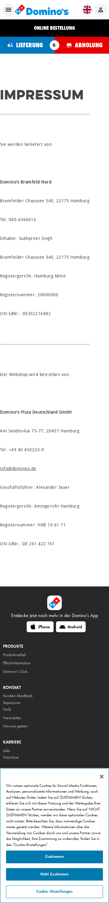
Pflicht (7, 663)
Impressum (12, 702)
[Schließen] (101, 776)
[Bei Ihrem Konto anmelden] (100, 10)
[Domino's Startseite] (42, 9)
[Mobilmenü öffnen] (8, 10)
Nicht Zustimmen (54, 874)
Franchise (11, 757)
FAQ (7, 709)
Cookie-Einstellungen (54, 891)
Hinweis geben (15, 726)
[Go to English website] (87, 10)
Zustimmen (54, 856)
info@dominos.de (18, 468)
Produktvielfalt (14, 654)
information (21, 663)
